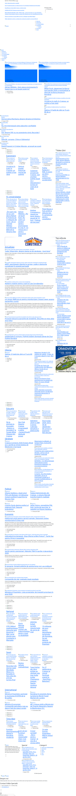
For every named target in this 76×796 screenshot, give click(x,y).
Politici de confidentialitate (47, 747)
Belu (2, 124)
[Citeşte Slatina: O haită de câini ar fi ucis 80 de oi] (7, 352)
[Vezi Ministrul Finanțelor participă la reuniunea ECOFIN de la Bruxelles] (7, 692)
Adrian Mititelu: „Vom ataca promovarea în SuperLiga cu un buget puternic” (21, 88)
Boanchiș (3, 130)
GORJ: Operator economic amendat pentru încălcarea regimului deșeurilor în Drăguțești (43, 392)
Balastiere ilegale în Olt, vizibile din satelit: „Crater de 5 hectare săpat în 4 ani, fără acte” (43, 355)
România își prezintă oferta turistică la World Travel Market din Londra (40, 696)
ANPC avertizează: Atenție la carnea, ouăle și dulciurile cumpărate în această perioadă (26, 265)
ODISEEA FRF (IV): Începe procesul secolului (14, 10)
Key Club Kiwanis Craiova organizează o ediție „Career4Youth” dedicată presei (24, 429)
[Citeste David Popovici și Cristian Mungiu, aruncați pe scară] (4, 143)
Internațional (11, 689)
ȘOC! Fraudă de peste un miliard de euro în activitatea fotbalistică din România (22, 5)
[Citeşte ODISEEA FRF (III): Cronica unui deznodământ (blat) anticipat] (63, 296)
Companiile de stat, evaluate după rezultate (22, 579)
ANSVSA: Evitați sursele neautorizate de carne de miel (35, 627)
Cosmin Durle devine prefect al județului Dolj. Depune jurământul (17, 507)
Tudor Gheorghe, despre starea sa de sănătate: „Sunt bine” (27, 251)
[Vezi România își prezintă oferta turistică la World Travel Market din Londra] (32, 692)
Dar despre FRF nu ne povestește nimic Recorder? (20, 132)
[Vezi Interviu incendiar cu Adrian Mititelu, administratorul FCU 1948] (63, 170)
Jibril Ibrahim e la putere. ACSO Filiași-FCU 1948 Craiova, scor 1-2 (63, 334)
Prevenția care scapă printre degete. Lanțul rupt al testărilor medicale (43, 452)
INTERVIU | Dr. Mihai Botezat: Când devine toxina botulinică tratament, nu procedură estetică (44, 463)
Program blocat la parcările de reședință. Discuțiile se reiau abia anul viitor (29, 319)
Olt (45, 108)
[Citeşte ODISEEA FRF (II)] (61, 340)
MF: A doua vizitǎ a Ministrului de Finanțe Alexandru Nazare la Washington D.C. (41, 706)
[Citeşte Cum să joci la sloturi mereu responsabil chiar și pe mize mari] (23, 723)
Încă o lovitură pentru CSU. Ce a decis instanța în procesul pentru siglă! (62, 288)
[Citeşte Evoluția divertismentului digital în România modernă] (11, 722)
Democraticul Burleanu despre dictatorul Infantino (20, 119)
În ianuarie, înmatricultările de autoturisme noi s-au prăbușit (28, 566)
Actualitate (38, 25)
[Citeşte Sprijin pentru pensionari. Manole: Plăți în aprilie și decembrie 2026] (21, 549)
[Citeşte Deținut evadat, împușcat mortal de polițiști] (23, 159)
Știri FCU (57, 157)
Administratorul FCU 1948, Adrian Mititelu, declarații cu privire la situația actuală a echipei (63, 162)
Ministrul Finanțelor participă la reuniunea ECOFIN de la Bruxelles (16, 696)
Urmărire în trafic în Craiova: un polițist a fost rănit (56, 102)
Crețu (2, 137)
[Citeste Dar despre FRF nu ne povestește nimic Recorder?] (6, 129)
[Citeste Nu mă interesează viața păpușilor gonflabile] (4, 122)
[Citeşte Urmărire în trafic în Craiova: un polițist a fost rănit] (11, 159)
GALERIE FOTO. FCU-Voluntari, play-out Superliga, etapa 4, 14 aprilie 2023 (30, 767)
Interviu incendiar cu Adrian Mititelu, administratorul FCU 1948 (63, 177)
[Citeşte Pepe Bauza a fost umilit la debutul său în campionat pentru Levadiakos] (47, 201)
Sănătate (9, 438)
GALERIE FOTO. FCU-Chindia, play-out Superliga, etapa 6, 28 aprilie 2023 (30, 754)
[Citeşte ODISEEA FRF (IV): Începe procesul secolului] (63, 268)
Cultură (46, 86)
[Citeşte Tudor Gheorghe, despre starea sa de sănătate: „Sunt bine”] (20, 249)
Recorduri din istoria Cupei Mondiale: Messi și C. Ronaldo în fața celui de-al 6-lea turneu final (11, 673)
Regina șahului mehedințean (23, 665)
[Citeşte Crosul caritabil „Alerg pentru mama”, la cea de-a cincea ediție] (35, 723)
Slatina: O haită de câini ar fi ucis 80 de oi (56, 111)
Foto (42, 753)
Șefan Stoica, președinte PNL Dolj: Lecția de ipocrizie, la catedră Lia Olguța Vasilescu (41, 507)
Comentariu (4, 144)
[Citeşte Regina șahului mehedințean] (23, 655)
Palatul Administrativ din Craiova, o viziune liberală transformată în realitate (40, 495)
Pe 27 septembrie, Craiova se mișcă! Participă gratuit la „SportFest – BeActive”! (47, 674)
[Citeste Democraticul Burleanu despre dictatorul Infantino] (4, 115)
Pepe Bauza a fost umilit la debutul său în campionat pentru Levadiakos (47, 214)
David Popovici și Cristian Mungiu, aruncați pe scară (21, 146)
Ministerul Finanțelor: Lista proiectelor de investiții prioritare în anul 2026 (29, 593)
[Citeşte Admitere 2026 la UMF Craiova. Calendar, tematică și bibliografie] (35, 413)
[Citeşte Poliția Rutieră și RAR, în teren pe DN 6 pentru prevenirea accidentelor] (47, 160)
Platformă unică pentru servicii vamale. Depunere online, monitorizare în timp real (27, 519)
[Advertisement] (38, 40)
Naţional (10, 611)
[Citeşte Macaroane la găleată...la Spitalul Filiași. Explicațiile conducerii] (44, 448)
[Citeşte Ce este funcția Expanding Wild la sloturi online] (47, 722)
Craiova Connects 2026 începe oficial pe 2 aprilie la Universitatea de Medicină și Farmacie (19, 445)
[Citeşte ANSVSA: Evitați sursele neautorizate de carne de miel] (35, 615)
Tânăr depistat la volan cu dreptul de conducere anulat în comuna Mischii (21, 19)
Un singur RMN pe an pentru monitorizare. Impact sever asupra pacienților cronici (29, 300)
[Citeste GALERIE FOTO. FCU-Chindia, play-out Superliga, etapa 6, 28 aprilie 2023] (29, 748)
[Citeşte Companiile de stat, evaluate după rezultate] (16, 577)
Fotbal (58, 244)
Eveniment (38, 22)
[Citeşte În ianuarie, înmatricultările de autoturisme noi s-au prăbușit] (20, 564)
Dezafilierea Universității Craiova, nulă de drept (15, 8)
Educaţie (10, 408)
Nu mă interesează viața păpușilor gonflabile (18, 126)
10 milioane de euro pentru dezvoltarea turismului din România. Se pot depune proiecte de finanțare (47, 635)
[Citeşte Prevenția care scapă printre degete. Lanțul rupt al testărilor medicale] (44, 458)
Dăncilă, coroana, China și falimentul (15, 139)
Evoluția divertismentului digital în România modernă (12, 733)
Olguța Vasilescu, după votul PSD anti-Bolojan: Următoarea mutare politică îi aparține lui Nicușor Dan (16, 496)
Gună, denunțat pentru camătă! (12, 3)
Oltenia (39, 27)
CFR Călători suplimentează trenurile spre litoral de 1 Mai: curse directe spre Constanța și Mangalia (12, 633)
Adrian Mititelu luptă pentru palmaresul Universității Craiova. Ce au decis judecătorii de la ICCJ (64, 319)
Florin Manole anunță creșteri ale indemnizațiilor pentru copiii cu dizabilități (24, 629)
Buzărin (3, 117)
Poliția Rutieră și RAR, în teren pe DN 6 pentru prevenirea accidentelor (47, 174)
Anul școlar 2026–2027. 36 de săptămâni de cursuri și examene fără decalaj (47, 427)
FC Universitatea (40, 24)
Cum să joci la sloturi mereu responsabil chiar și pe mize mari (22, 736)
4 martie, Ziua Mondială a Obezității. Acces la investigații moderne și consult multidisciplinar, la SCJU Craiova (43, 477)
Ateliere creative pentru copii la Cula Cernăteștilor (24, 283)
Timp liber (10, 718)
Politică (8, 489)
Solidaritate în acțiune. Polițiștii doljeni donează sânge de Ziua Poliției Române (29, 337)
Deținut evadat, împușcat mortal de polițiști (22, 170)
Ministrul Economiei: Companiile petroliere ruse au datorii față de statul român (16, 706)
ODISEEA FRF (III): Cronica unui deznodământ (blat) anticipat (63, 302)
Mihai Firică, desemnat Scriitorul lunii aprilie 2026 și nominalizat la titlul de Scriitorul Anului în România (57, 91)
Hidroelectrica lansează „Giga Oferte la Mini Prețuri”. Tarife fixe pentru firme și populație (29, 537)
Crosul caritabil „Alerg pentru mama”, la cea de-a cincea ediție (35, 737)
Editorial (38, 21)
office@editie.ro (5, 787)
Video (42, 750)
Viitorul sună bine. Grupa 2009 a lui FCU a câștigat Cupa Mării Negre (20, 16)
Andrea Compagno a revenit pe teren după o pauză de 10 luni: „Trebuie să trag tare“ (35, 216)
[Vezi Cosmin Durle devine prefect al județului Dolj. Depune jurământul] (7, 503)
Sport (37, 29)
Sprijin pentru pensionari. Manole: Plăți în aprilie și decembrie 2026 (29, 552)
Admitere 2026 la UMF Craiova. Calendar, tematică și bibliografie (35, 426)
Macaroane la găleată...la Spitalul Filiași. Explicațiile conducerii (42, 442)
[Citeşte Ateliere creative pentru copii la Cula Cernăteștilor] (17, 281)
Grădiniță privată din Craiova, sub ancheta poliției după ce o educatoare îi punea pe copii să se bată (35, 180)
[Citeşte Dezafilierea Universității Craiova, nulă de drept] (63, 257)
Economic (38, 28)
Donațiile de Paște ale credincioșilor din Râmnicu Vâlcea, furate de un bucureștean (43, 368)
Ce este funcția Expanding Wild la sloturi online (47, 733)
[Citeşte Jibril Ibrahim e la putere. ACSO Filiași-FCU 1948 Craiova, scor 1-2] (63, 327)
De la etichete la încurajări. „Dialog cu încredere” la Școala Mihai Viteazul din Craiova (11, 429)
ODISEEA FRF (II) (62, 343)
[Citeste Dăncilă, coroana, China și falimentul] (4, 136)
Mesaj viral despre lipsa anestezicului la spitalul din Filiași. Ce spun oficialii (43, 380)
